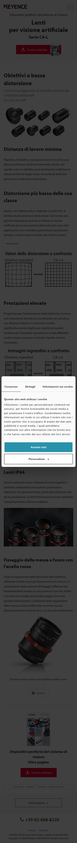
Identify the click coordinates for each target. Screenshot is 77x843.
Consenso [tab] (11, 386)
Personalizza (37, 459)
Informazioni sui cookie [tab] (58, 386)
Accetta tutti (38, 447)
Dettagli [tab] (30, 386)
